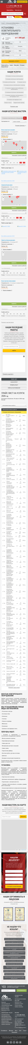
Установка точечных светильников (14, 76)
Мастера (16, 65)
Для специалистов (5, 1003)
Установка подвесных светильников (14, 942)
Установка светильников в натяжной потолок (14, 948)
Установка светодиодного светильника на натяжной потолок (14, 953)
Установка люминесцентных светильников (14, 971)
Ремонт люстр (7, 102)
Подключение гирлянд (19, 102)
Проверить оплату (19, 1003)
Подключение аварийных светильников (14, 974)
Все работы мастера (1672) (7, 236)
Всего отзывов (8, 139)
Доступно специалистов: (9, 43)
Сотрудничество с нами (6, 1005)
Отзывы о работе (5, 1006)
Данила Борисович (6, 185)
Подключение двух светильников (14, 963)
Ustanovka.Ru (24, 149)
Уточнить (20, 46)
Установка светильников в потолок (14, 945)
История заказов (5, 1008)
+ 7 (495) (14, 6)
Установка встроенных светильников (14, 92)
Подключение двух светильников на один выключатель (14, 978)
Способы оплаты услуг (6, 1017)
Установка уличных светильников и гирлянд (14, 85)
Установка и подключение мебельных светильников (14, 89)
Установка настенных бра (9, 82)
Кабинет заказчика (5, 1024)
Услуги (3, 23)
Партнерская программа (20, 998)
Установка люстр (21, 82)
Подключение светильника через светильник (14, 967)
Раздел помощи (18, 1005)
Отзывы (22, 65)
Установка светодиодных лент (14, 99)
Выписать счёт (18, 1002)
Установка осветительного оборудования (12, 412)
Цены (11, 65)
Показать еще (14, 106)
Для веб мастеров (5, 1014)
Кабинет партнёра (19, 1006)
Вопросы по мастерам (6, 1019)
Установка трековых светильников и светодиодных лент (14, 96)
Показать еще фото (8, 374)
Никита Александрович (8, 240)
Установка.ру (4, 1030)
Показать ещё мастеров (7, 322)
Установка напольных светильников (14, 79)
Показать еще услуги (14, 687)
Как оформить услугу (6, 1016)
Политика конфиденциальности (19, 1037)
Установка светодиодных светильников (14, 939)
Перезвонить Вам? (22, 1)
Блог (20, 1030)
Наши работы (10, 10)
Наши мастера (18, 10)
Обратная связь (5, 1021)
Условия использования (7, 1037)
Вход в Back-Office (5, 1010)
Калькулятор (4, 66)
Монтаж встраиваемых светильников (14, 960)
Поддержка (14, 1032)
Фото (16, 1030)
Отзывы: (7, 55)
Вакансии (3, 1002)
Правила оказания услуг (6, 1022)
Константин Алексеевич (8, 281)
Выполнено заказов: (8, 51)
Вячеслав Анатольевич (8, 130)
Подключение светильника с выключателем (14, 957)
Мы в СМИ (17, 1000)
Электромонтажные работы (12, 23)
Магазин (10, 17)
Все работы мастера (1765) (7, 180)
